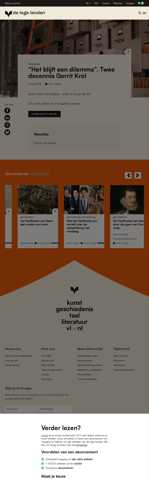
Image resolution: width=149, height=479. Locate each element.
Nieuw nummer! (12, 3)
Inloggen (130, 3)
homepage (81, 444)
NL (87, 3)
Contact (106, 3)
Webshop (118, 3)
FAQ (96, 3)
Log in (44, 435)
